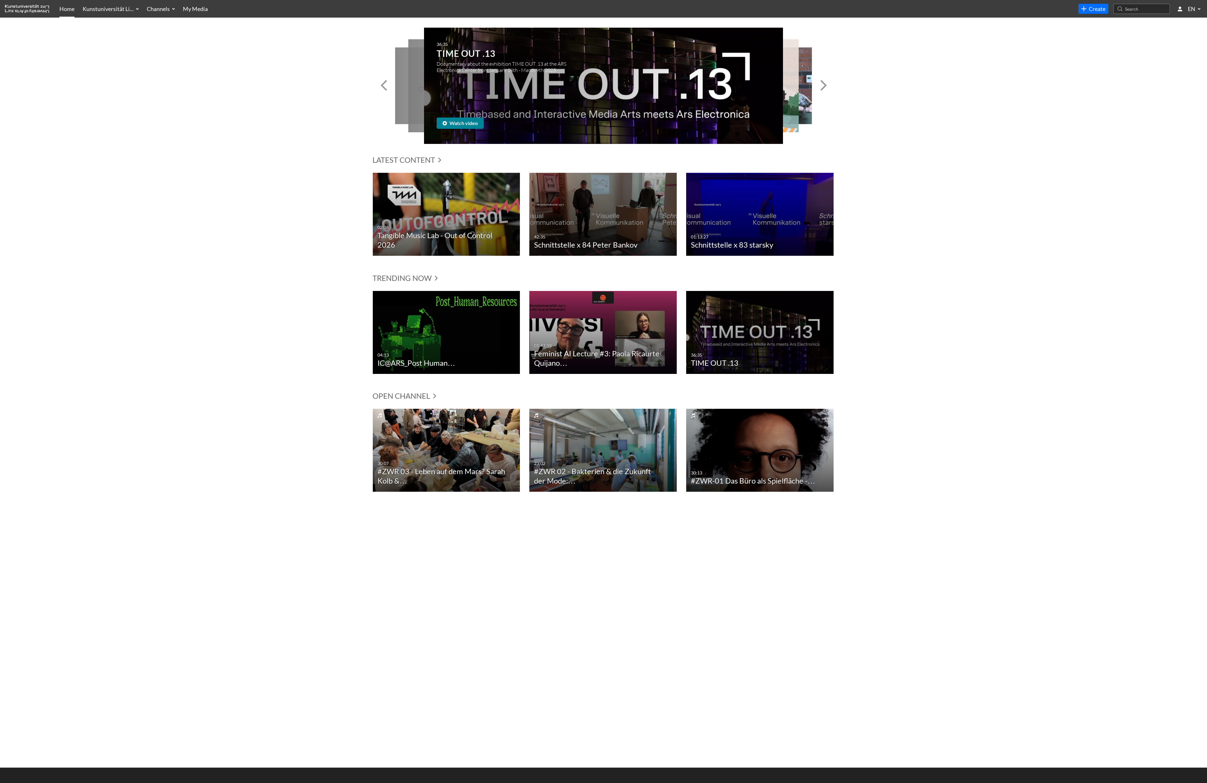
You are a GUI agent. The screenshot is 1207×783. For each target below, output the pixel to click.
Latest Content (404, 159)
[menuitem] (67, 9)
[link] (1093, 9)
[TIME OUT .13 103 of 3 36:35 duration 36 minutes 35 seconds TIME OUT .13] (760, 331)
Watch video (463, 123)
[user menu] (1180, 9)
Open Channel (402, 395)
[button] (383, 85)
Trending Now (402, 277)
